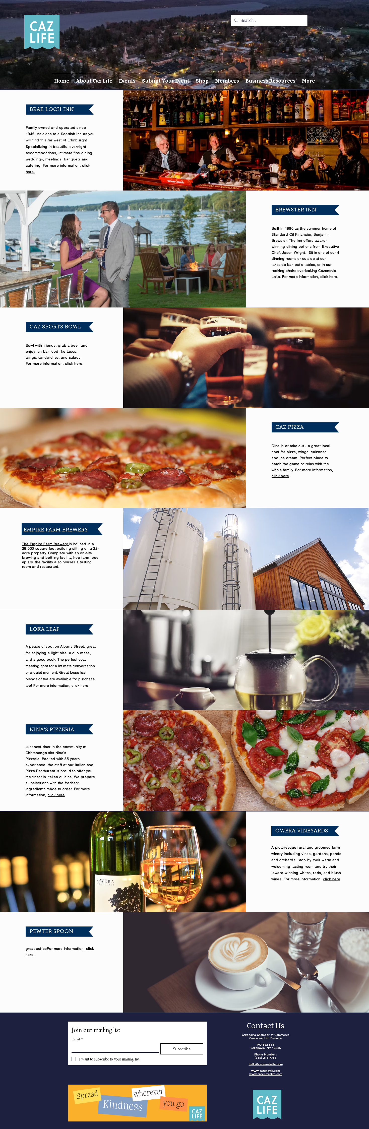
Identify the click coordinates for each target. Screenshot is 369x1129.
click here (328, 276)
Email (77, 1039)
